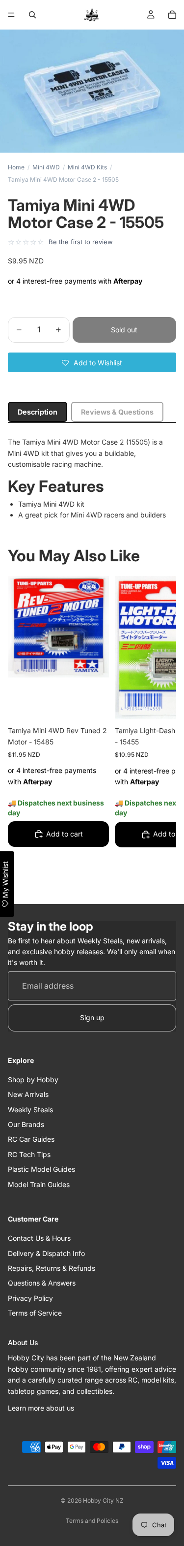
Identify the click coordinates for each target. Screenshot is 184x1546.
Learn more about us (41, 1408)
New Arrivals (28, 1095)
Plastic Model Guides (41, 1169)
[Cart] (172, 15)
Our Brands (26, 1124)
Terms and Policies (92, 1520)
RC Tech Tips (29, 1154)
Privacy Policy (30, 1298)
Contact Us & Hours (39, 1238)
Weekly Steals (30, 1109)
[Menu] (11, 14)
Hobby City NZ (103, 1500)
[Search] (32, 15)
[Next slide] (157, 733)
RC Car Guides (31, 1139)
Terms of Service (35, 1313)
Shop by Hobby (33, 1079)
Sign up (92, 1018)
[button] (92, 362)
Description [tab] (37, 412)
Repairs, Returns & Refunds (51, 1268)
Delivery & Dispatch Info (46, 1253)
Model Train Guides (39, 1184)
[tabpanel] (92, 478)
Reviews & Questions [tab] (117, 412)
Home (16, 167)
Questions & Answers (42, 1283)
